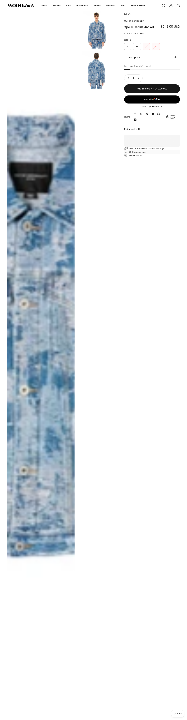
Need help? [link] (172, 117)
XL (156, 46)
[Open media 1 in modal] (41, 364)
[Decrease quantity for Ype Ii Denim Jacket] (127, 78)
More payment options (152, 106)
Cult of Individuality (134, 20)
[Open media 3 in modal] (96, 70)
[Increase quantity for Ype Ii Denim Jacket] (139, 78)
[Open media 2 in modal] (96, 30)
